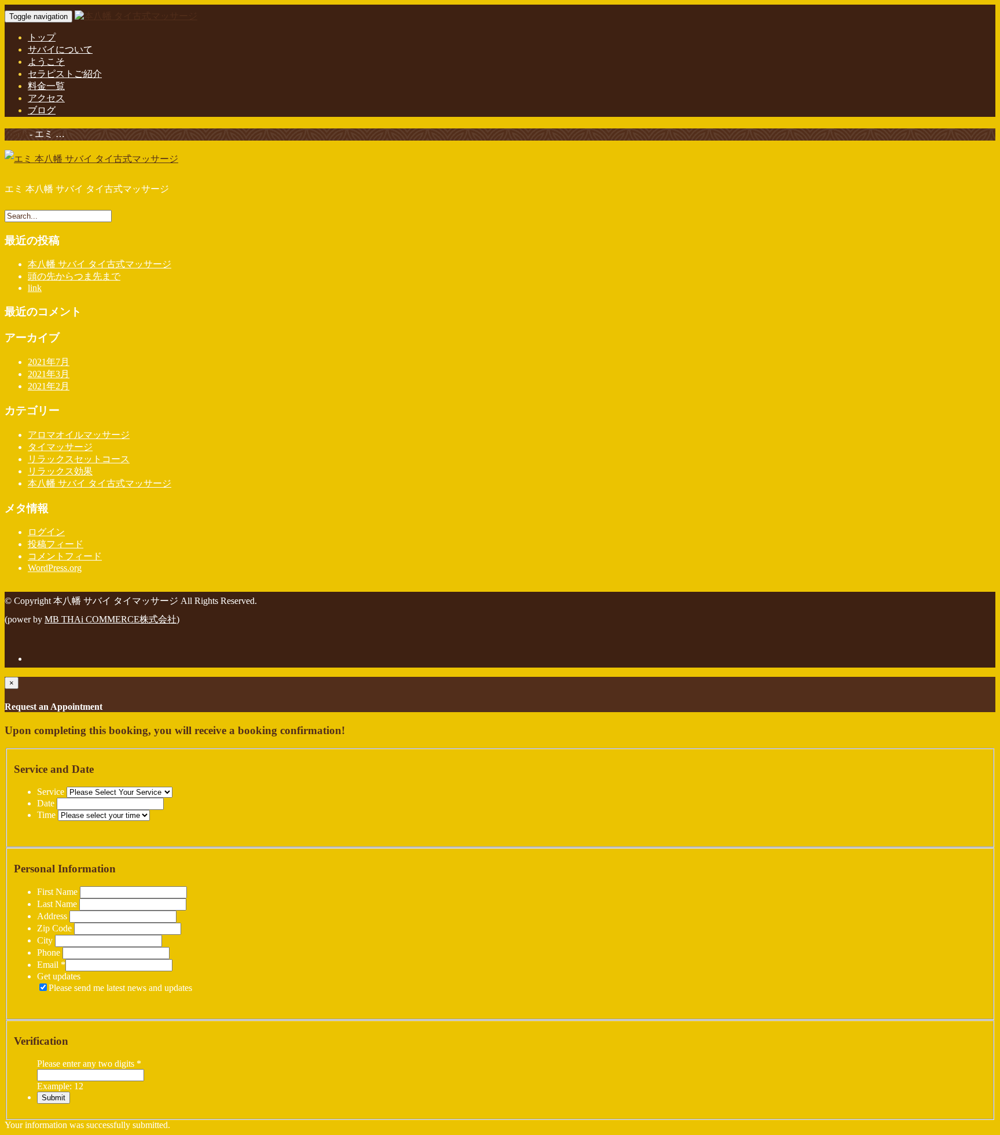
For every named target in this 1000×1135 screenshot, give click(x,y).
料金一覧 (46, 86)
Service (52, 792)
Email (51, 965)
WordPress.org (55, 568)
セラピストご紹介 (65, 74)
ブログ (42, 110)
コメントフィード (65, 556)
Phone (49, 952)
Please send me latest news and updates (120, 988)
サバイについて (60, 49)
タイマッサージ (60, 447)
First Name (58, 892)
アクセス (46, 98)
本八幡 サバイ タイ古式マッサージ (99, 264)
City (46, 940)
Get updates (58, 976)
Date (47, 803)
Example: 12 (60, 1086)
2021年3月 (48, 374)
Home (16, 134)
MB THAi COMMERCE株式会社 (111, 619)
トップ (42, 37)
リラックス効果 (60, 471)
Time (47, 815)
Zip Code (55, 928)
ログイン (46, 532)
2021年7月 (48, 362)
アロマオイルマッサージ (79, 435)
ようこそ (46, 62)
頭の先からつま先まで (74, 276)
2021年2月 (48, 386)
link (35, 288)
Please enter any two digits (89, 1063)
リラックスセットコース (79, 459)
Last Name (58, 904)
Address (53, 916)
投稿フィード (55, 544)
